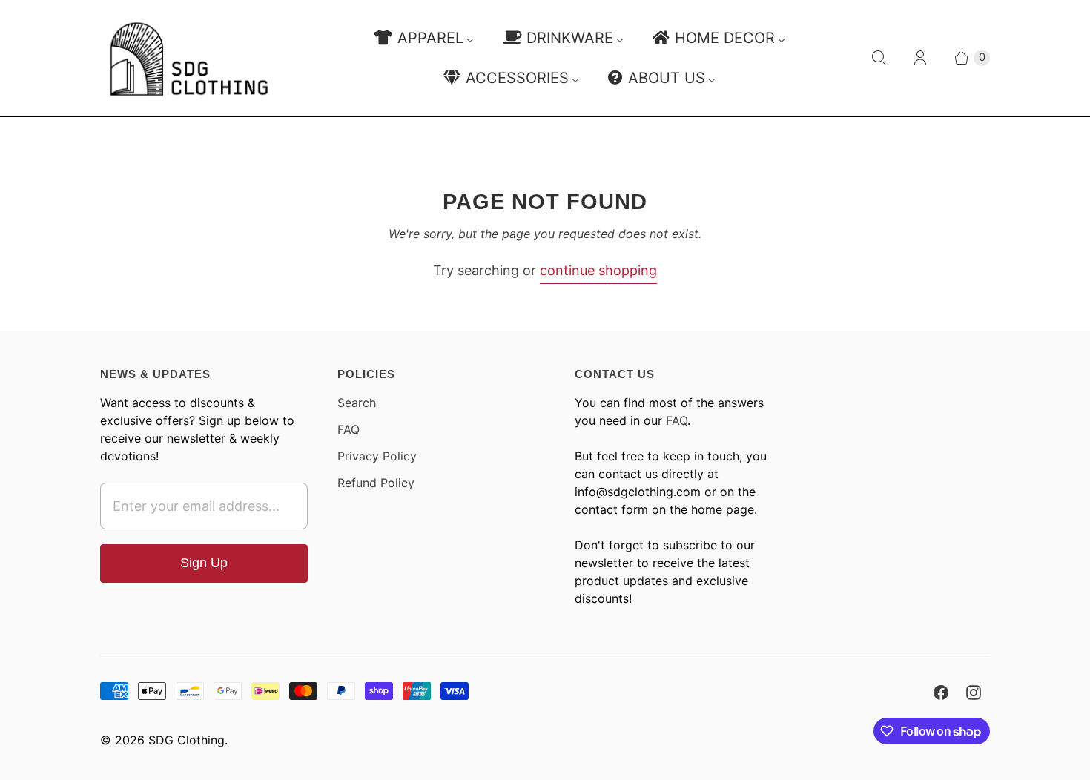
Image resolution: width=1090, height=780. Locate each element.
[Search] (878, 58)
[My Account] (920, 58)
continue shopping (598, 270)
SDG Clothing (186, 740)
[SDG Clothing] (189, 58)
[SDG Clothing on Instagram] (973, 692)
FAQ (348, 429)
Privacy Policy (377, 456)
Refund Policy (375, 482)
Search (356, 402)
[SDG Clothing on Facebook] (941, 692)
